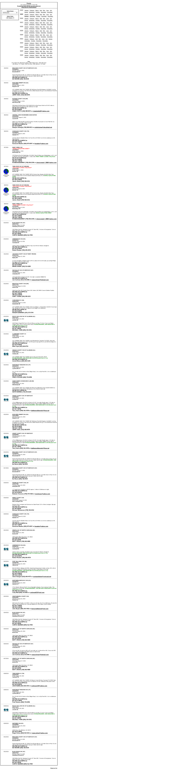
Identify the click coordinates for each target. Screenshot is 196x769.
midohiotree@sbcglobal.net (43, 127)
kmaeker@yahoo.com (41, 143)
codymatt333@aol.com (37, 592)
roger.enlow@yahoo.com (40, 733)
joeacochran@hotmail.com (40, 280)
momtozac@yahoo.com (42, 494)
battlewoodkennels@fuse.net (40, 410)
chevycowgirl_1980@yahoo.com (46, 162)
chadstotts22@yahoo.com (41, 111)
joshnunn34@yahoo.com (39, 686)
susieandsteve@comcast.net (42, 576)
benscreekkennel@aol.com (39, 608)
